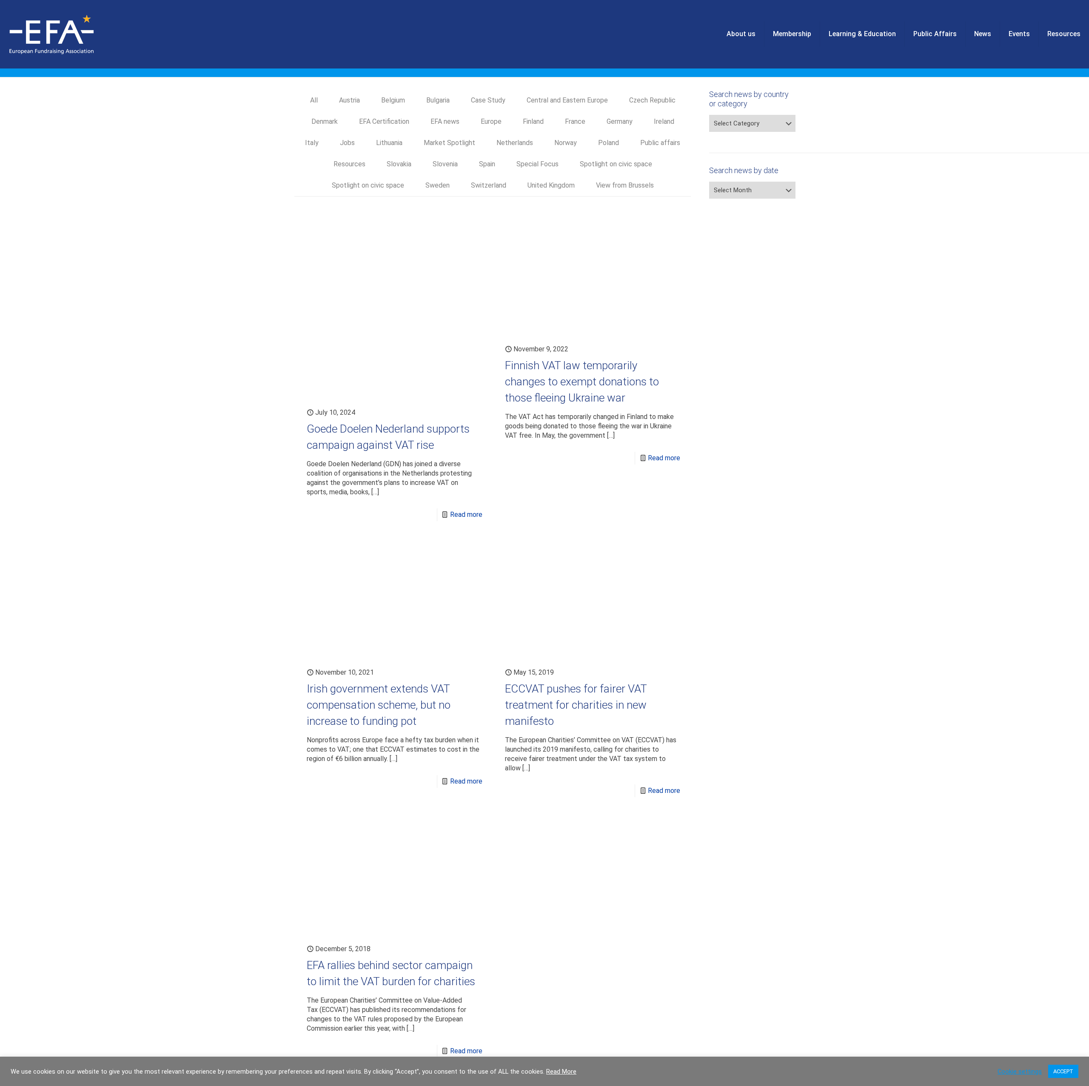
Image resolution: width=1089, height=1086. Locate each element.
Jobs (347, 143)
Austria (349, 100)
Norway (565, 143)
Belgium (393, 100)
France (575, 121)
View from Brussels (625, 185)
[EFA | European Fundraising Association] (75, 34)
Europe (491, 121)
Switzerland (488, 185)
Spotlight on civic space (616, 164)
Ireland (664, 121)
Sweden (437, 185)
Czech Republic (652, 100)
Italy (312, 143)
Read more (466, 514)
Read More (561, 1071)
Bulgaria (438, 100)
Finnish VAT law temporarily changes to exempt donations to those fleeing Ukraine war (582, 381)
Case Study (488, 100)
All (314, 100)
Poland (608, 143)
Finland (533, 121)
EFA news (444, 121)
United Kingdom (551, 185)
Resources (349, 164)
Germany (620, 121)
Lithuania (389, 143)
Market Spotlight (449, 143)
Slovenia (445, 164)
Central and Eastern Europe (567, 100)
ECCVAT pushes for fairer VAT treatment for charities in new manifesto (576, 704)
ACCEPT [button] (1063, 1071)
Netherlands (514, 143)
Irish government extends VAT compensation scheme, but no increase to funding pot (378, 704)
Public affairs (660, 143)
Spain (487, 164)
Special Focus (537, 164)
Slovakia (399, 164)
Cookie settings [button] (1020, 1071)
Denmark (324, 121)
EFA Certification (384, 121)
